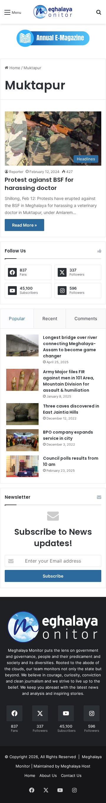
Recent (49, 318)
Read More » (24, 225)
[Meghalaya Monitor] (53, 12)
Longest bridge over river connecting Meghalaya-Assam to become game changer (70, 347)
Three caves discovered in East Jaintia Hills (71, 409)
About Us (48, 775)
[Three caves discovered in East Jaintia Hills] (22, 414)
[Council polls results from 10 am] (22, 466)
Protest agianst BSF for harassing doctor (39, 184)
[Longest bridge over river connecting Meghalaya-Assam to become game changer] (22, 345)
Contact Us (71, 775)
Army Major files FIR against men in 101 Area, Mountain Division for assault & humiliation (68, 381)
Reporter (16, 171)
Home (14, 67)
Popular (17, 318)
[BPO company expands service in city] (22, 440)
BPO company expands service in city (68, 435)
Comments (85, 318)
